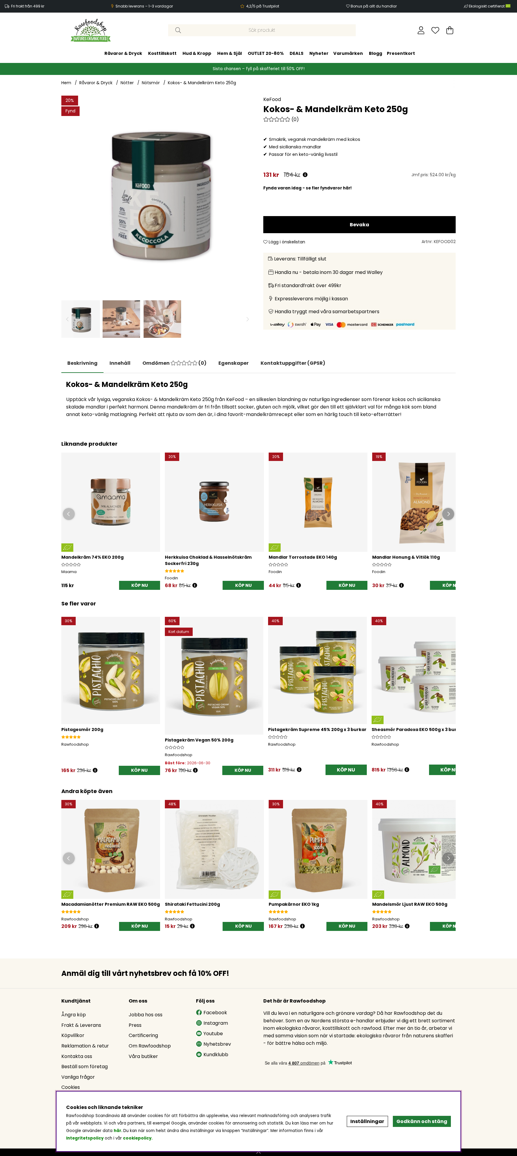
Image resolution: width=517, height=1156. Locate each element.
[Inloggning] (421, 30)
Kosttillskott (162, 53)
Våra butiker (143, 1056)
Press (135, 1025)
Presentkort (401, 53)
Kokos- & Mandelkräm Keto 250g (202, 83)
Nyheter (319, 53)
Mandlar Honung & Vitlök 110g (406, 557)
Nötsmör (151, 83)
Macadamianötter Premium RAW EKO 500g (110, 904)
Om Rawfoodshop (150, 1045)
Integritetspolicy (85, 1138)
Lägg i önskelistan (286, 242)
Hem (66, 83)
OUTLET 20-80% (266, 53)
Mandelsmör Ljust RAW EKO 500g (409, 904)
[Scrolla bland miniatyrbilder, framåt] (248, 319)
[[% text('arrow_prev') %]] (66, 687)
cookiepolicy (137, 1138)
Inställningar (367, 1121)
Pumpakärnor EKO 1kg (294, 904)
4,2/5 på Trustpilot (262, 6)
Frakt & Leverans (81, 1025)
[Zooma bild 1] (157, 192)
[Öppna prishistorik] (305, 175)
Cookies (70, 1087)
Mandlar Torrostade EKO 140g (303, 557)
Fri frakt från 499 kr (27, 6)
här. (118, 1131)
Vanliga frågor (78, 1077)
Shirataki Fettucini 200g (192, 904)
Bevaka (359, 224)
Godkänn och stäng (421, 1121)
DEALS (296, 53)
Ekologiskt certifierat (487, 6)
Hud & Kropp (197, 53)
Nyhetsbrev (217, 1044)
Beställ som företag (84, 1066)
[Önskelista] (435, 30)
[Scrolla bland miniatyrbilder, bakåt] (67, 319)
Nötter (127, 83)
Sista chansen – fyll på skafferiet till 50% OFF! (259, 69)
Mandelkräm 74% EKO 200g (92, 557)
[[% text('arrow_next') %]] (450, 687)
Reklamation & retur (85, 1045)
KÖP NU (346, 769)
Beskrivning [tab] (82, 363)
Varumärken (348, 53)
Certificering (143, 1035)
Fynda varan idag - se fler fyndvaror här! (307, 188)
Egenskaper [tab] (233, 363)
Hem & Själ (229, 53)
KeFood (272, 99)
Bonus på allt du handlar (374, 6)
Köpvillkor (72, 1035)
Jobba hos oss (145, 1014)
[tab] (120, 363)
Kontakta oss (76, 1056)
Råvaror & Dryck (123, 53)
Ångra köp (73, 1014)
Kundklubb (215, 1054)
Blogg (375, 53)
